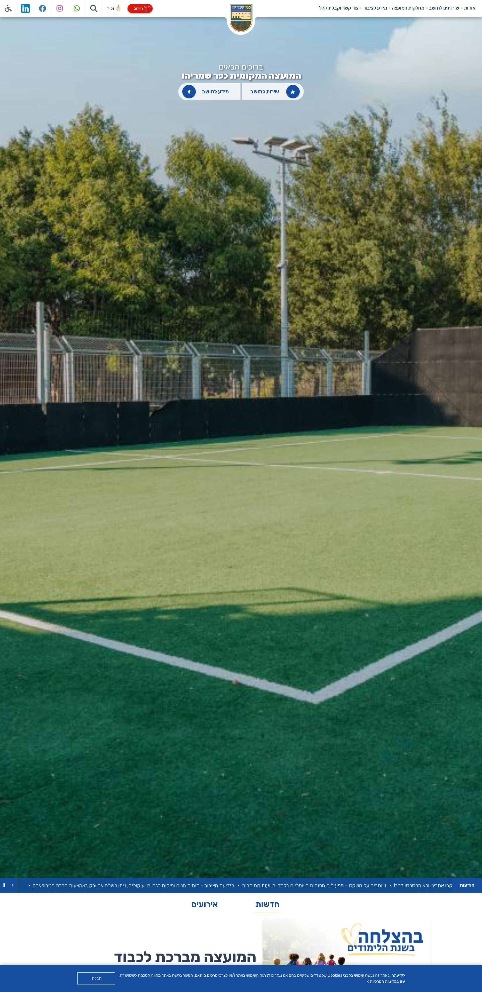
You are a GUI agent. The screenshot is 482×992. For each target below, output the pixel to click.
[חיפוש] (93, 8)
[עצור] (4, 885)
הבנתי (96, 978)
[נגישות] (8, 8)
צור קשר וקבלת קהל (338, 8)
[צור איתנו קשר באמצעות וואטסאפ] (76, 8)
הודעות (466, 885)
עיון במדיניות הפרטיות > (386, 981)
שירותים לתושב (444, 8)
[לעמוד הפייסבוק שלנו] (42, 8)
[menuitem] (470, 8)
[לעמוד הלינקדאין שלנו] (25, 8)
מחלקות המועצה (408, 8)
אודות (469, 8)
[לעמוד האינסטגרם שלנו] (59, 8)
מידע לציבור (375, 8)
